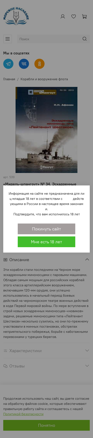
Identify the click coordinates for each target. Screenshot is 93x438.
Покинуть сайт (46, 228)
